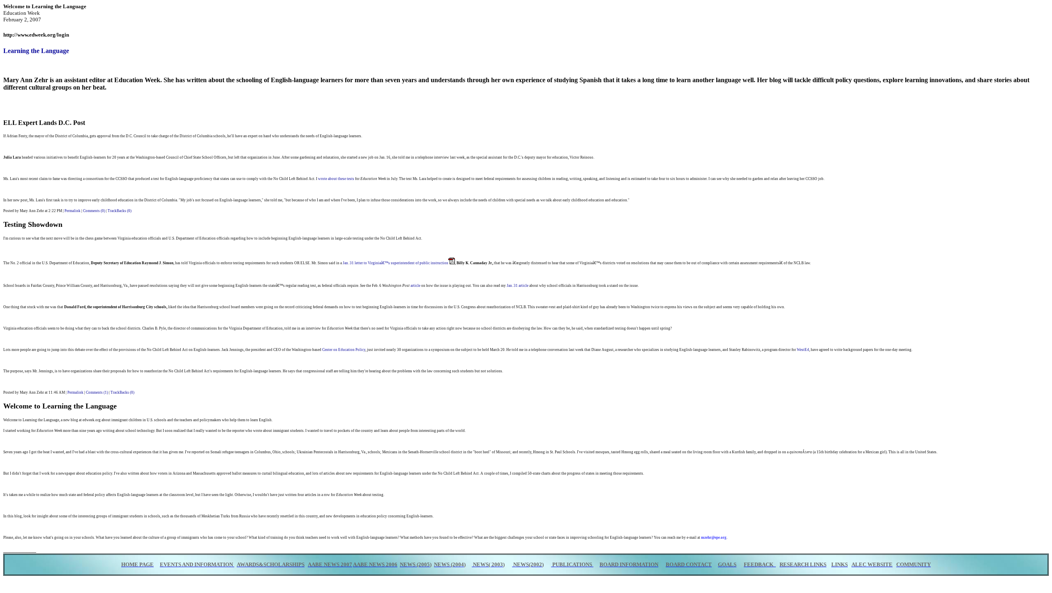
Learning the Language (36, 50)
